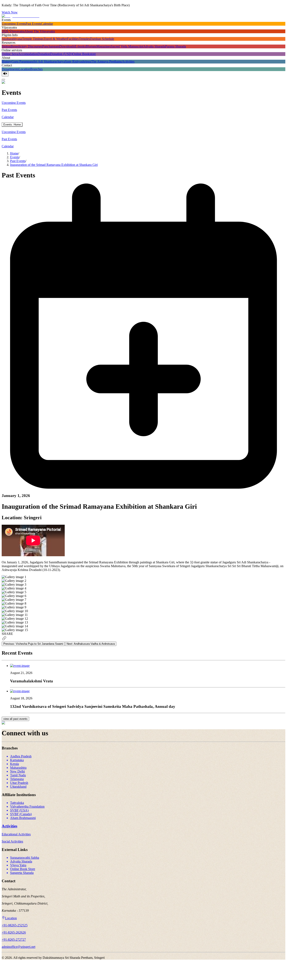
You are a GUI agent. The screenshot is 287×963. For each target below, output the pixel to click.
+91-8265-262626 (14, 932)
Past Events (33, 23)
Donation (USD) (61, 54)
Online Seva (10, 54)
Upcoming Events (14, 23)
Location (24, 69)
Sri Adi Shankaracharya (49, 61)
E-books (80, 46)
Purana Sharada (175, 46)
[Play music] (5, 74)
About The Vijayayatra (39, 31)
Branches (36, 69)
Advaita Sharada (154, 46)
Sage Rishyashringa (78, 61)
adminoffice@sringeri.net (18, 946)
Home (14, 153)
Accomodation (28, 54)
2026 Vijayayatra (13, 31)
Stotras (6, 46)
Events (14, 157)
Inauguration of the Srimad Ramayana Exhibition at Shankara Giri (54, 164)
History (7, 61)
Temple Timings (32, 39)
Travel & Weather (55, 39)
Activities (128, 61)
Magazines (103, 46)
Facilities (73, 39)
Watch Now (10, 12)
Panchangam (50, 46)
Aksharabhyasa (12, 39)
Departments (10, 69)
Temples (84, 39)
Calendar (47, 23)
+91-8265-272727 (14, 939)
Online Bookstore (84, 54)
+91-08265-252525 (15, 925)
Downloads (67, 46)
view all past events (15, 718)
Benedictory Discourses (26, 46)
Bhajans (91, 46)
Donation (44, 54)
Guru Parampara (22, 61)
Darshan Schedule (102, 39)
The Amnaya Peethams (106, 61)
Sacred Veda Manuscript (127, 46)
